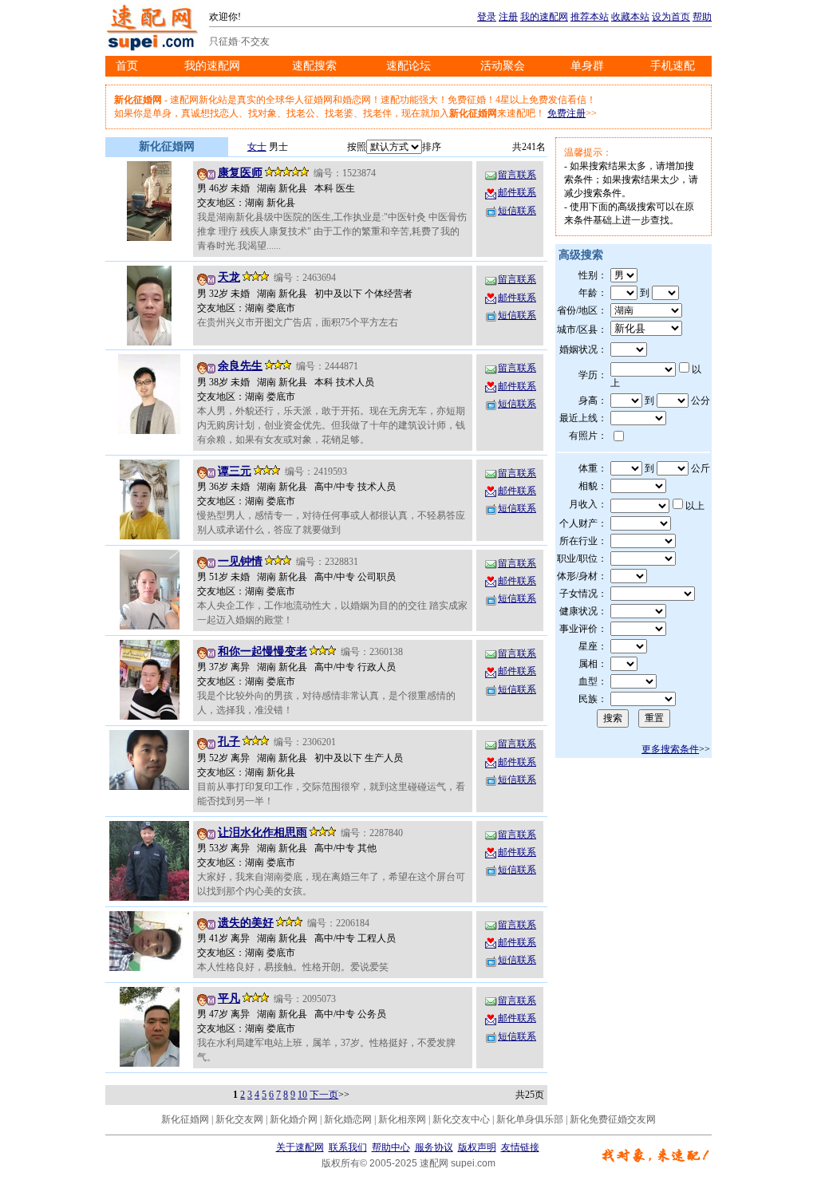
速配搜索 (314, 66)
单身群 (587, 66)
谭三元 (234, 471)
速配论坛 (408, 66)
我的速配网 (544, 16)
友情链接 (520, 1147)
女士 (256, 146)
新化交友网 (239, 1119)
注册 (508, 16)
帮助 (702, 16)
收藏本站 (630, 16)
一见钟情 (240, 561)
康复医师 (240, 173)
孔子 (229, 742)
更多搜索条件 (670, 749)
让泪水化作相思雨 (262, 833)
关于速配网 (300, 1147)
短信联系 (517, 210)
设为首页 (671, 16)
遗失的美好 (246, 923)
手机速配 (672, 66)
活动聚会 (502, 66)
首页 (127, 66)
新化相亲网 (402, 1119)
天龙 (229, 277)
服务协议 (434, 1147)
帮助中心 (391, 1147)
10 (302, 1094)
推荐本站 (589, 16)
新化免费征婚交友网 (613, 1119)
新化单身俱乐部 (529, 1119)
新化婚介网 (294, 1119)
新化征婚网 (185, 1119)
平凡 (229, 998)
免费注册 (566, 113)
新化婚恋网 (348, 1119)
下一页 (324, 1094)
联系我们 (348, 1147)
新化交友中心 (461, 1119)
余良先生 (240, 366)
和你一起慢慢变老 (262, 651)
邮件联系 (517, 192)
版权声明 (477, 1147)
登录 (486, 16)
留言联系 (517, 174)
